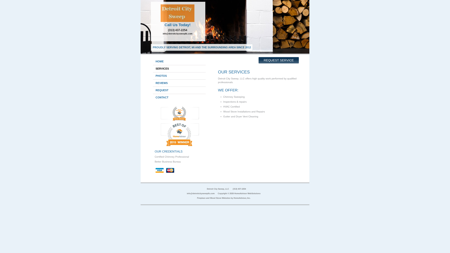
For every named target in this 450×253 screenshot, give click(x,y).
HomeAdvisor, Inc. (242, 198)
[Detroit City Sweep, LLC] (178, 13)
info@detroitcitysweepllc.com (177, 34)
